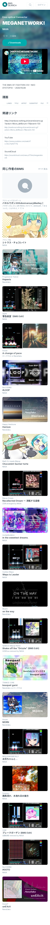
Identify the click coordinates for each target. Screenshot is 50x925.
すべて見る (43, 169)
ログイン (42, 5)
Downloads (15, 42)
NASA (5, 29)
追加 (14, 36)
